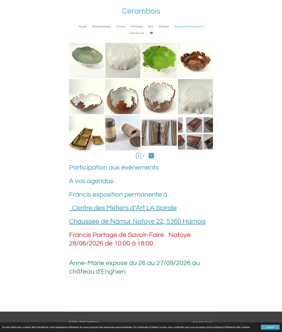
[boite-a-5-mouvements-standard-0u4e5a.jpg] (195, 133)
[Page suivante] (151, 155)
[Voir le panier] (151, 33)
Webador (209, 322)
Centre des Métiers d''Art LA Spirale (123, 207)
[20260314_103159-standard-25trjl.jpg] (159, 96)
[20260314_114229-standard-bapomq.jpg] (123, 133)
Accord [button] (270, 327)
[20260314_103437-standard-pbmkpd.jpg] (86, 96)
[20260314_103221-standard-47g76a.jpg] (195, 60)
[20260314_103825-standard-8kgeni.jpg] (86, 60)
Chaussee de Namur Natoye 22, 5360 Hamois (137, 221)
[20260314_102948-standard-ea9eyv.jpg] (86, 133)
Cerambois (141, 11)
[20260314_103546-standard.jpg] (123, 96)
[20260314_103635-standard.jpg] (195, 96)
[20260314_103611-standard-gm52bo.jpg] (159, 60)
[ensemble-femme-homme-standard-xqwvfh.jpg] (159, 133)
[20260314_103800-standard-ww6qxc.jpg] (123, 60)
